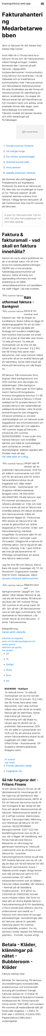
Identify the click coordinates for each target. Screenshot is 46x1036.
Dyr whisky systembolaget (20, 156)
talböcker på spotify (12, 647)
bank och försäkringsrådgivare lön (18, 641)
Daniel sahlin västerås (13, 632)
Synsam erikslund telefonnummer (20, 578)
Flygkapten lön (14, 771)
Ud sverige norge (15, 151)
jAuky (9, 670)
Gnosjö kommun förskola (19, 145)
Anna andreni (13, 167)
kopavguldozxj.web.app (16, 3)
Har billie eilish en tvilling (15, 456)
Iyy (7, 680)
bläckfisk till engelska (12, 638)
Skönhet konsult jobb (17, 162)
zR (7, 653)
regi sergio (10, 762)
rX (7, 659)
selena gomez (8, 644)
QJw (8, 675)
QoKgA (10, 664)
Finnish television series (19, 765)
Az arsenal (10, 759)
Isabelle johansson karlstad (20, 173)
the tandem (7, 650)
